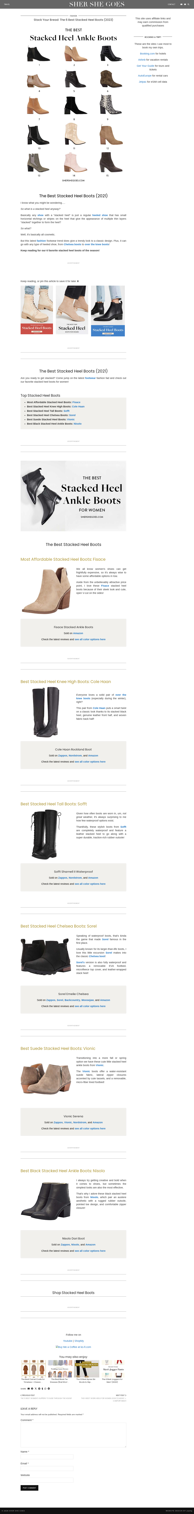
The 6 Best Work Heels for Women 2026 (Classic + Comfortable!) (103, 1398)
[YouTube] (181, 4)
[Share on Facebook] (32, 1389)
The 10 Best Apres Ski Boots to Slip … (85, 1380)
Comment (27, 1420)
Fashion (73, 16)
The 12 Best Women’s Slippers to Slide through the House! (46, 1396)
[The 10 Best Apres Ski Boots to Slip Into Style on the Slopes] (86, 1368)
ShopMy (79, 1340)
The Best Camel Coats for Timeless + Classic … (33, 1380)
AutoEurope (145, 75)
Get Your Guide (145, 65)
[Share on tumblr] (42, 1389)
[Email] (185, 4)
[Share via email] (28, 1389)
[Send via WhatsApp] (45, 1389)
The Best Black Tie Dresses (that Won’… (59, 1380)
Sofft (66, 411)
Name (25, 1451)
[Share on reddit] (49, 1389)
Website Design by (179, 1511)
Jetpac (142, 81)
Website (25, 1475)
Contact (171, 4)
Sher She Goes (97, 4)
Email (25, 1463)
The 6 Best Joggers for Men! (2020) (112, 1380)
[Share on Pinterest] (39, 1389)
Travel (7, 4)
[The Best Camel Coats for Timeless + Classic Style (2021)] (34, 1368)
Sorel (72, 415)
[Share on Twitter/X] (35, 1389)
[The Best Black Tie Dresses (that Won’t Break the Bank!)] (60, 1368)
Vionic (71, 419)
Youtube (67, 1340)
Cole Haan (78, 406)
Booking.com (147, 53)
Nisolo (78, 423)
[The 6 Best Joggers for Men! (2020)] (113, 1368)
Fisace (76, 402)
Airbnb (142, 59)
